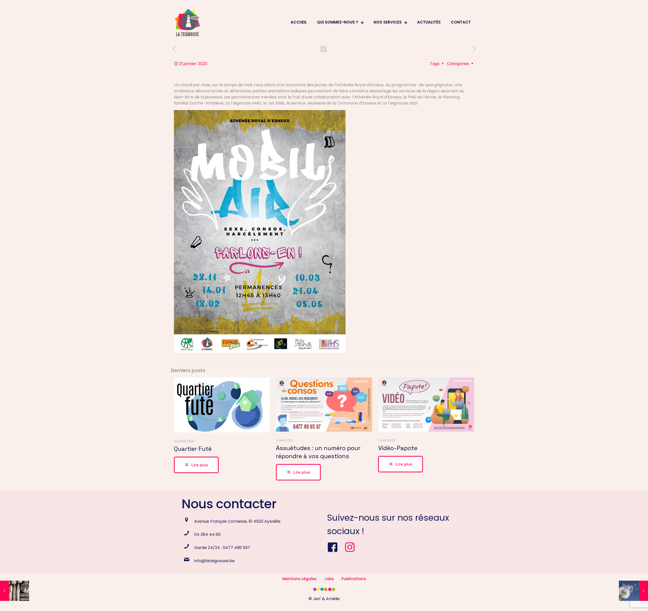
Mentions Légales (299, 578)
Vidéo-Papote (397, 448)
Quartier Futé (193, 449)
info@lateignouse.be (214, 561)
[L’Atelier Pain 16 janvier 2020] (14, 591)
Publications (353, 578)
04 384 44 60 (207, 534)
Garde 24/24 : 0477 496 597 (222, 548)
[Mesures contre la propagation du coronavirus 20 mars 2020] (633, 591)
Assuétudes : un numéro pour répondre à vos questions (318, 452)
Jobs (329, 578)
